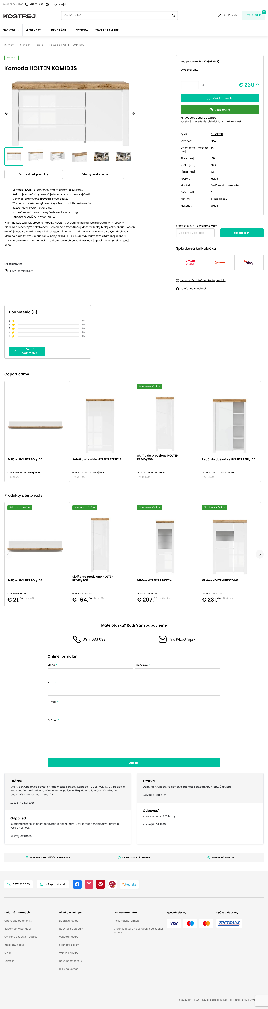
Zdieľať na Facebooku (194, 288)
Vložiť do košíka (223, 98)
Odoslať (134, 763)
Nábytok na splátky (71, 928)
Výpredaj (82, 30)
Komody (25, 45)
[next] (260, 554)
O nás (7, 953)
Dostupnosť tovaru (70, 961)
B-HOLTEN (217, 134)
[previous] (8, 554)
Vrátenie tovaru (68, 953)
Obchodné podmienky (18, 920)
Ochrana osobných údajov (20, 937)
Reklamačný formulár (127, 920)
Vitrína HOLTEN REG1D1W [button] (154, 580)
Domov (9, 45)
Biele (39, 45)
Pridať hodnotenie (29, 351)
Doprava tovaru (69, 920)
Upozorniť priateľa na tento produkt (203, 280)
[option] (36, 431)
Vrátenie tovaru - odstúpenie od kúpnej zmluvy (138, 930)
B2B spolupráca (68, 969)
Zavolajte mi (242, 233)
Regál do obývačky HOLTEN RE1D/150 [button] (229, 459)
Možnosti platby (69, 945)
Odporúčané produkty (33, 174)
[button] (30, 913)
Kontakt (9, 961)
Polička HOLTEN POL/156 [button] (24, 459)
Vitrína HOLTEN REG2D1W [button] (220, 580)
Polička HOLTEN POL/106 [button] (24, 580)
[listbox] (134, 431)
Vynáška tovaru (68, 937)
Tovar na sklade (107, 30)
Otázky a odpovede (95, 174)
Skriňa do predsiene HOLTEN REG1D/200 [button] (157, 457)
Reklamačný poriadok (17, 928)
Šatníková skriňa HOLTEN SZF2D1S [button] (96, 459)
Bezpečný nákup (14, 945)
